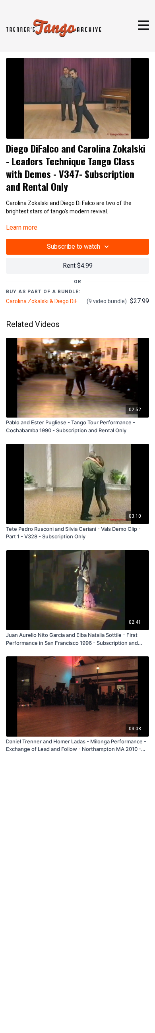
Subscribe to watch (73, 246)
